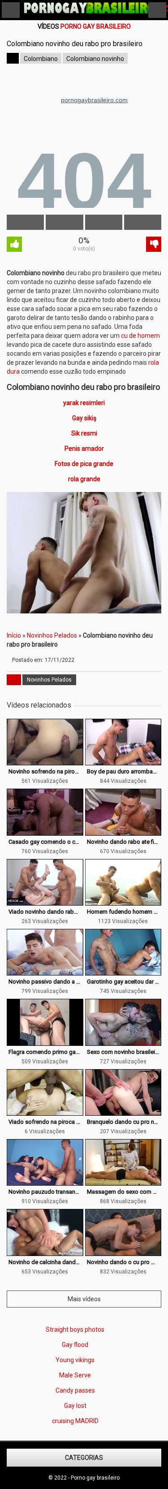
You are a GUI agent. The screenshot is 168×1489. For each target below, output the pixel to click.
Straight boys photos (75, 1329)
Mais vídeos (84, 1299)
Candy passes (75, 1390)
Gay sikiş (84, 418)
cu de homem (140, 335)
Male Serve (75, 1375)
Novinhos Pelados (52, 635)
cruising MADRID (75, 1420)
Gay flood (75, 1344)
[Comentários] (103, 222)
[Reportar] (142, 222)
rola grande (84, 479)
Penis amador (84, 448)
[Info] (25, 222)
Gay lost (75, 1405)
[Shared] (64, 222)
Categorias (84, 1457)
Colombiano (41, 58)
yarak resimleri (84, 402)
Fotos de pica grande (84, 463)
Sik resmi (84, 433)
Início (14, 635)
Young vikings (75, 1360)
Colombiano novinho (95, 58)
